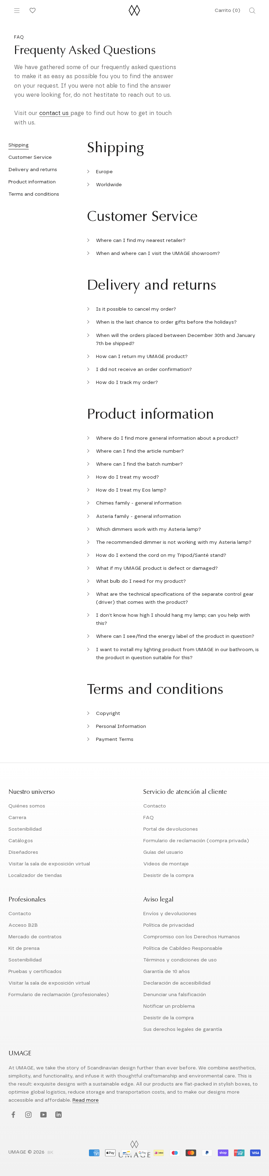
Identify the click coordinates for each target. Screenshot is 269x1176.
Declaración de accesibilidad (177, 983)
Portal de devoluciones (170, 829)
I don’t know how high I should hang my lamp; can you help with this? (173, 619)
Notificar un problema (169, 1006)
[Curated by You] (31, 10)
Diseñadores (23, 852)
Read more (86, 1100)
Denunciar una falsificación (174, 994)
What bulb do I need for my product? (141, 581)
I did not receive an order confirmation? (144, 369)
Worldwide (109, 184)
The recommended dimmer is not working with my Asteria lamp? (173, 542)
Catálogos (20, 840)
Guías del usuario (163, 852)
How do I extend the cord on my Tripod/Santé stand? (161, 555)
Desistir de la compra (168, 875)
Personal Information (121, 726)
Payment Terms (114, 739)
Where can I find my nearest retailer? (141, 240)
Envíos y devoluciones (169, 913)
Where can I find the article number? (140, 451)
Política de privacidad (168, 925)
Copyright (108, 713)
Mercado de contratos (35, 936)
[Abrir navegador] (17, 10)
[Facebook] (12, 1115)
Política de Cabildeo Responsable (182, 948)
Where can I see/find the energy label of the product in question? (175, 636)
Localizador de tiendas (35, 875)
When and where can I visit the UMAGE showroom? (158, 253)
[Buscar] (252, 10)
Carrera (17, 817)
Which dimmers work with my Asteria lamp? (148, 529)
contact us (54, 113)
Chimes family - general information (138, 503)
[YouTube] (43, 1115)
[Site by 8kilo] (50, 1153)
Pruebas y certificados (35, 971)
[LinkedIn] (58, 1115)
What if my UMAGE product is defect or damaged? (157, 568)
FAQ (148, 817)
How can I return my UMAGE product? (142, 356)
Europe (104, 171)
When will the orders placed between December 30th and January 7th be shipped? (175, 339)
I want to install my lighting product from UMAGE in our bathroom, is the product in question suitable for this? (177, 653)
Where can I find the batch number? (139, 464)
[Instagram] (27, 1115)
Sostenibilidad (25, 829)
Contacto (154, 806)
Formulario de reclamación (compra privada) (196, 840)
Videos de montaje (166, 863)
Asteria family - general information (138, 516)
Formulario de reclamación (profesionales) (58, 994)
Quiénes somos (26, 806)
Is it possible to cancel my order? (136, 309)
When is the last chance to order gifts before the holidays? (166, 322)
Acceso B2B (23, 925)
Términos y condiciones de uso (180, 960)
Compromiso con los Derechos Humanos (191, 936)
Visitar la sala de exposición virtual (49, 863)
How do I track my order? (127, 382)
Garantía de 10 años (166, 971)
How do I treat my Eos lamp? (131, 490)
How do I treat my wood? (127, 477)
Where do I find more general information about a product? (167, 438)
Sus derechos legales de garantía (182, 1029)
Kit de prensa (24, 948)
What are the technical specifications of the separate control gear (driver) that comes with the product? (175, 598)
